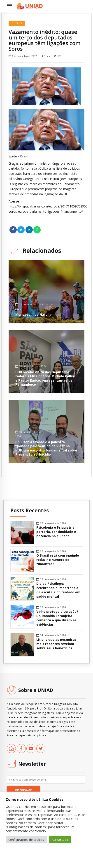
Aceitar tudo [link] (60, 840)
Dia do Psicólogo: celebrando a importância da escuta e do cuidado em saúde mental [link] (58, 590)
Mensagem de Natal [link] (32, 314)
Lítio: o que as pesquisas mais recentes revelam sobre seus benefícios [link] (56, 644)
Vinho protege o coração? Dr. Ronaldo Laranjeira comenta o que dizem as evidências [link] (57, 618)
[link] (30, 6)
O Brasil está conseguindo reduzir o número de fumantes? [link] (57, 559)
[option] (46, 86)
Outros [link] (17, 23)
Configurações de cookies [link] (26, 840)
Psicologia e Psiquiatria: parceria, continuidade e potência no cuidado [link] (56, 531)
